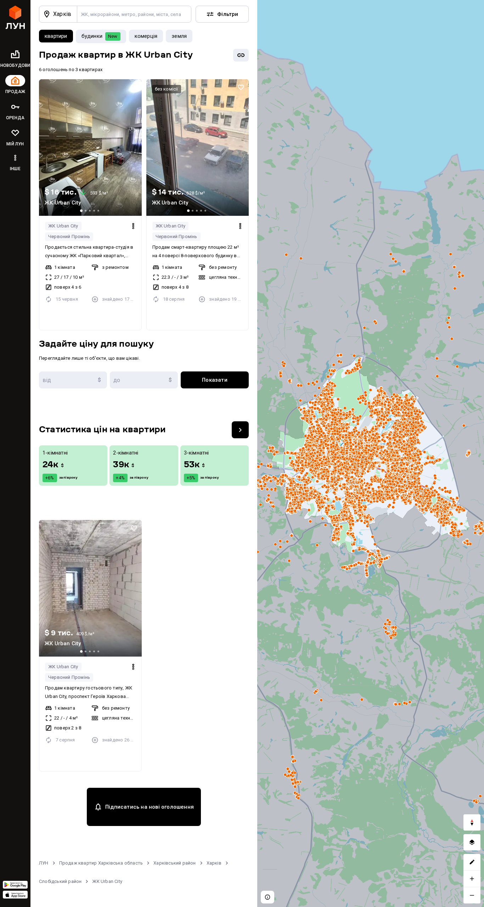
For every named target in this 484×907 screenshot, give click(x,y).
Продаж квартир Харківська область (101, 863)
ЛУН (44, 863)
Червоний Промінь (69, 236)
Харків (214, 863)
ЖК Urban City (63, 226)
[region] (370, 453)
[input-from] (73, 379)
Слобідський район (60, 881)
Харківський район (174, 863)
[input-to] (144, 379)
